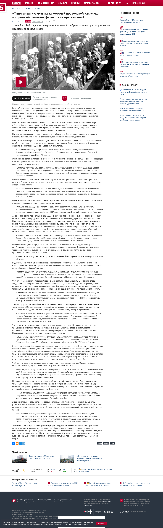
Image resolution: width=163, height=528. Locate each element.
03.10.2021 (16, 21)
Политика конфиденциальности (43, 502)
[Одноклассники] (17, 443)
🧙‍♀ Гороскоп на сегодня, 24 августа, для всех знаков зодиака (95, 470)
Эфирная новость (37, 21)
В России (28, 21)
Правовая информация (24, 502)
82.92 (53, 469)
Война (100, 443)
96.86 (65, 469)
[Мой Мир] (20, 443)
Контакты (57, 502)
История (106, 443)
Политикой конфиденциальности (75, 524)
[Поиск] (127, 3)
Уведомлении (88, 505)
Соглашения (107, 501)
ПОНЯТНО (101, 523)
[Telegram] (23, 443)
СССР (112, 443)
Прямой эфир (138, 3)
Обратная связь (66, 502)
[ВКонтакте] (13, 443)
